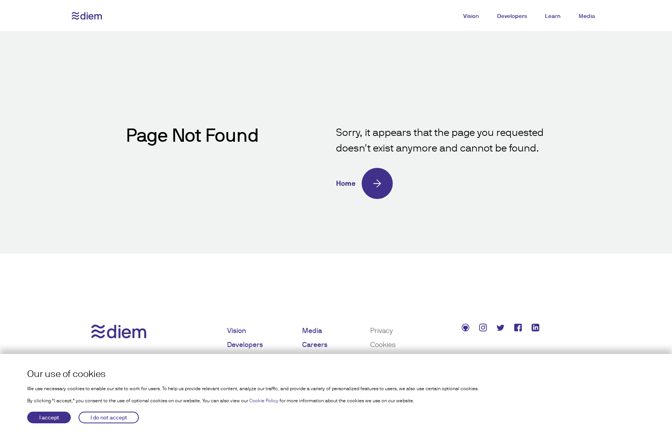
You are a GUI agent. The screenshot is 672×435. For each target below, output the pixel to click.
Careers (314, 344)
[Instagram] (484, 329)
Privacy (381, 330)
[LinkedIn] (536, 329)
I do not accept (109, 417)
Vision (471, 16)
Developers (512, 16)
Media (587, 16)
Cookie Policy (263, 400)
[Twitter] (501, 329)
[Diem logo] (87, 16)
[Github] (466, 329)
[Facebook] (519, 329)
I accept (49, 417)
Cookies (383, 344)
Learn (553, 16)
